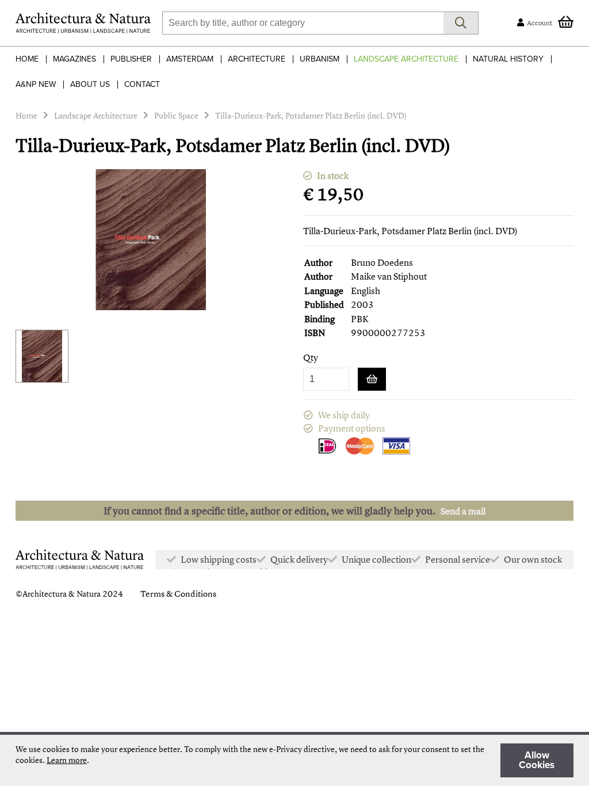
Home (27, 59)
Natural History (508, 59)
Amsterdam (189, 59)
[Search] (461, 23)
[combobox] (302, 23)
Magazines (74, 59)
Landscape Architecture (406, 59)
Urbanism (319, 59)
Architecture (256, 59)
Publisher (131, 59)
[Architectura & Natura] (83, 23)
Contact (142, 84)
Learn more (67, 759)
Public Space (176, 115)
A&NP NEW (36, 84)
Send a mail (463, 511)
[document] (294, 760)
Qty (310, 358)
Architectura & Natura (61, 593)
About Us (90, 84)
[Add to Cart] (372, 379)
